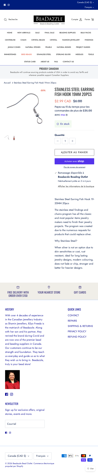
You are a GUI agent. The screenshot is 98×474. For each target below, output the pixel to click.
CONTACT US (68, 61)
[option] (26, 109)
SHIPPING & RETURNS (80, 326)
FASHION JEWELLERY (71, 40)
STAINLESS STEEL (44, 54)
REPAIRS (72, 321)
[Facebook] (5, 5)
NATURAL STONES (32, 47)
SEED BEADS (26, 54)
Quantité (59, 135)
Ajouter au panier (74, 152)
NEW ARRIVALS (23, 32)
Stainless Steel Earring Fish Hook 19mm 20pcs (35, 82)
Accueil (7, 82)
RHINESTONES (10, 54)
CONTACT (73, 315)
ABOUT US (45, 61)
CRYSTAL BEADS (38, 40)
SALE (37, 32)
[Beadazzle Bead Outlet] (49, 19)
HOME (9, 32)
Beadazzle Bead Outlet (22, 463)
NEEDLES (79, 54)
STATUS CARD (30, 61)
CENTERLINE (10, 40)
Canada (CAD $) (84, 2)
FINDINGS (89, 40)
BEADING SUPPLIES (67, 32)
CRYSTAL (53, 40)
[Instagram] (9, 5)
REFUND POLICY (77, 337)
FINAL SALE (49, 32)
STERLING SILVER (63, 54)
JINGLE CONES (14, 47)
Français (88, 7)
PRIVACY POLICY (77, 331)
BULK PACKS (86, 32)
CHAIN (23, 40)
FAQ (56, 61)
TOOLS (91, 54)
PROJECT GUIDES (83, 47)
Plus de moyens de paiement (74, 167)
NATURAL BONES (64, 47)
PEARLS (48, 47)
